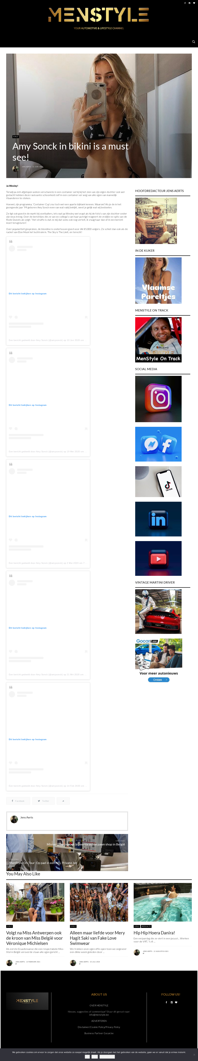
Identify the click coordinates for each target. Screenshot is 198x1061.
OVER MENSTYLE (99, 1005)
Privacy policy (107, 1056)
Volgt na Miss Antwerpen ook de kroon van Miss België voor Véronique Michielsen (34, 938)
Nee (95, 1056)
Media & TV (146, 926)
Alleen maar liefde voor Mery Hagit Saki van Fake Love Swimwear (97, 938)
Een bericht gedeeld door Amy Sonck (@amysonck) (36, 340)
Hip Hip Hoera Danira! (154, 932)
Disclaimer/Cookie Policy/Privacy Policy (99, 1027)
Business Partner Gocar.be (99, 1033)
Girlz (15, 137)
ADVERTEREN (99, 1020)
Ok (87, 1056)
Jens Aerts (26, 167)
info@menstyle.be (99, 1014)
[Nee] (194, 1054)
